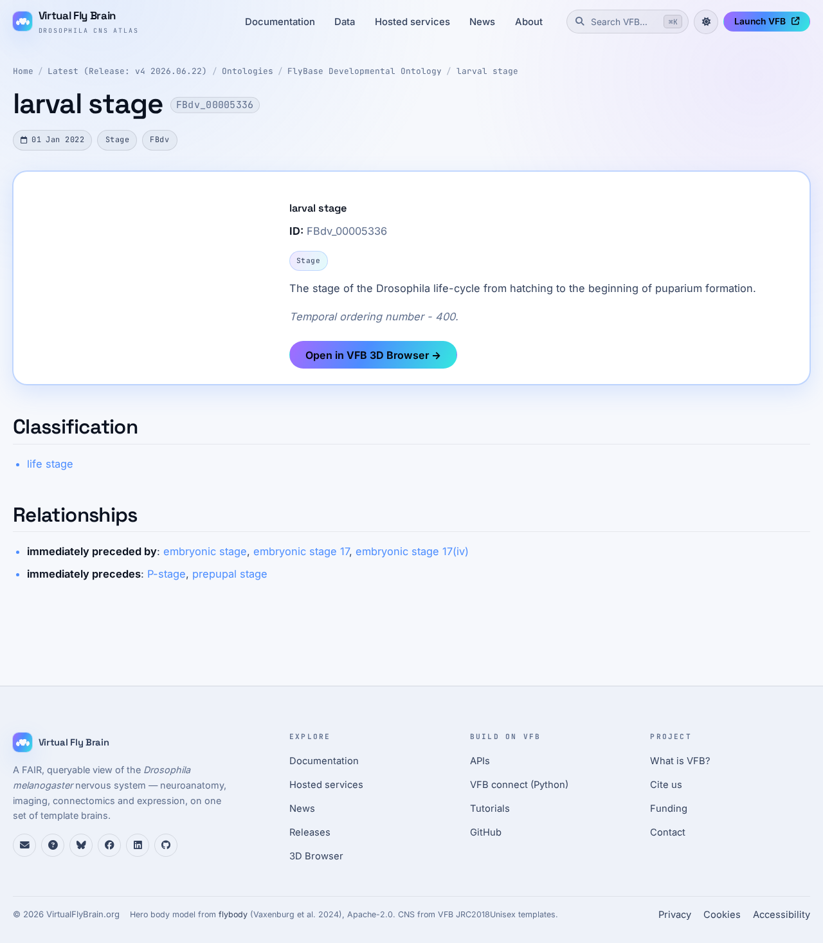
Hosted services (412, 22)
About (529, 22)
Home (23, 71)
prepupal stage (229, 573)
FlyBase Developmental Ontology (364, 71)
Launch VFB (760, 21)
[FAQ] (52, 845)
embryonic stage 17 (301, 551)
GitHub (486, 832)
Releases (309, 832)
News (482, 22)
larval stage (487, 71)
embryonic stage (205, 551)
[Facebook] (109, 845)
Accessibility (781, 914)
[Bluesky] (81, 845)
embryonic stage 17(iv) (412, 551)
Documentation (280, 22)
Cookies (722, 914)
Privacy (674, 914)
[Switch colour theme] (706, 22)
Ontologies (247, 71)
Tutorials (490, 808)
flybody (233, 914)
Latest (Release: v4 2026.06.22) (127, 71)
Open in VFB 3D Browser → (373, 355)
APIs (480, 761)
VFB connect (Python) (519, 785)
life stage (50, 463)
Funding (668, 808)
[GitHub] (165, 845)
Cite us (666, 785)
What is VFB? (680, 761)
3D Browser (316, 856)
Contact (667, 832)
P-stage (166, 573)
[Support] (24, 845)
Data (344, 22)
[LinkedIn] (137, 845)
